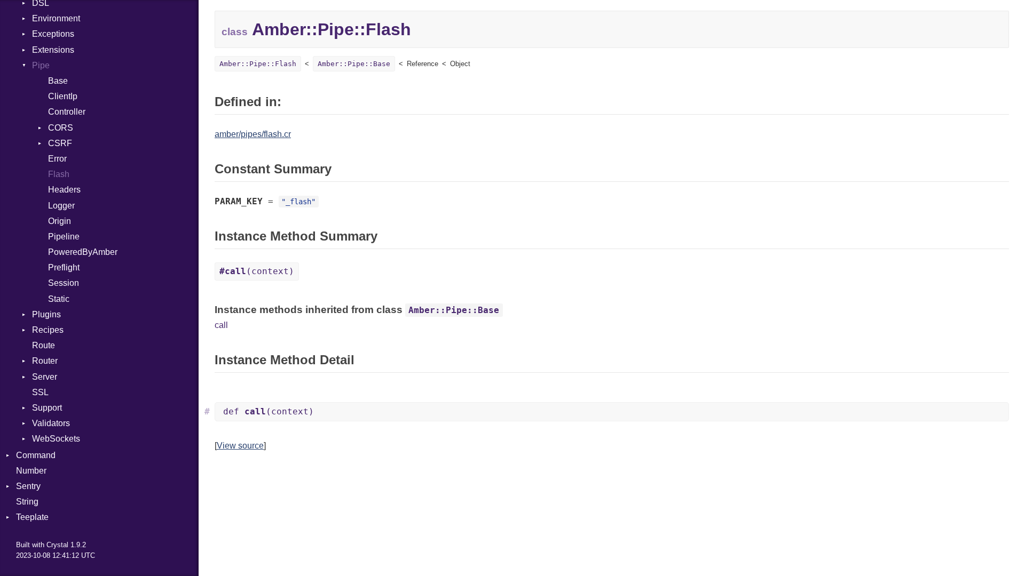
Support (47, 407)
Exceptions (53, 33)
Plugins (46, 314)
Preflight (64, 267)
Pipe (41, 65)
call (221, 325)
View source (240, 445)
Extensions (53, 49)
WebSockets (56, 438)
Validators (51, 423)
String (27, 501)
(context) (256, 271)
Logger (61, 205)
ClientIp (62, 96)
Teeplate (32, 517)
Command (36, 455)
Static (58, 298)
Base (58, 80)
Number (31, 470)
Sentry (28, 486)
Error (57, 158)
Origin (59, 221)
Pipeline (64, 236)
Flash (58, 174)
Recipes (48, 329)
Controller (66, 111)
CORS (60, 127)
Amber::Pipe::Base (354, 64)
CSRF (60, 143)
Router (45, 360)
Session (63, 282)
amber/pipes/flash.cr (253, 134)
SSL (40, 392)
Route (43, 345)
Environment (56, 18)
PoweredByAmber (82, 252)
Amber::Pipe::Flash (257, 64)
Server (44, 376)
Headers (64, 189)
